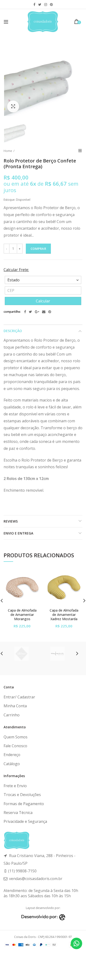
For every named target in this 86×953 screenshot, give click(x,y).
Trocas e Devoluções (22, 794)
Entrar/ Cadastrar (19, 697)
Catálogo (12, 763)
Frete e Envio (15, 785)
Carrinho (12, 715)
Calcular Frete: (16, 269)
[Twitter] (30, 312)
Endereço (12, 754)
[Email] (44, 312)
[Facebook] (25, 312)
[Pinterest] (50, 312)
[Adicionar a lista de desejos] (34, 575)
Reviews (11, 521)
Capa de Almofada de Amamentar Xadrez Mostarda (64, 614)
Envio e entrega (18, 533)
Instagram (45, 4)
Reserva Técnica (18, 812)
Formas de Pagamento (24, 803)
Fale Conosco (15, 745)
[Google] (37, 312)
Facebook (34, 4)
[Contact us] (76, 943)
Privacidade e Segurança (25, 821)
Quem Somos (15, 737)
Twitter (40, 4)
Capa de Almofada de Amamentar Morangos (22, 614)
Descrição (13, 331)
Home (8, 151)
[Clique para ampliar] (13, 106)
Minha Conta (15, 705)
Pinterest (51, 4)
